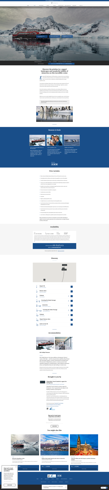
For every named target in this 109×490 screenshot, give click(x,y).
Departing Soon (60, 5)
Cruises (54, 5)
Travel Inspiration (68, 5)
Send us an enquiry (61, 250)
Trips (34, 5)
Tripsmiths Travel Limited (58, 403)
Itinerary (58, 7)
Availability (51, 7)
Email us (103, 487)
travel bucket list (51, 0)
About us (81, 5)
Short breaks (41, 5)
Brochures (74, 5)
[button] (64, 265)
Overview (44, 7)
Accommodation (65, 7)
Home (28, 5)
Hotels (48, 5)
